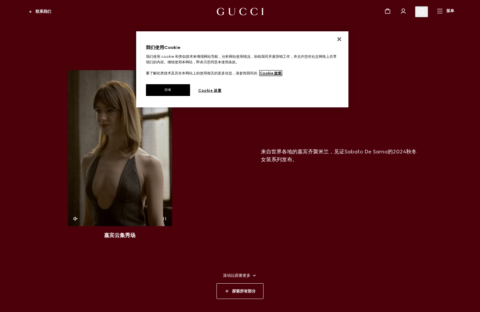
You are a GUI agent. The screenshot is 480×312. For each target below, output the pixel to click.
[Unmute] (75, 218)
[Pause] (164, 218)
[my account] (403, 11)
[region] (242, 69)
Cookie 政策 (270, 73)
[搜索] (421, 11)
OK (168, 89)
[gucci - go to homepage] (240, 11)
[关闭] (339, 39)
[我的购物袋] (388, 11)
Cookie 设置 (209, 90)
